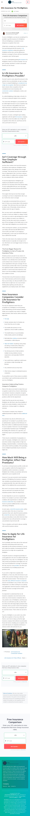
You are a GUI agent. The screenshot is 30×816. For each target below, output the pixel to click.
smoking (14, 338)
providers (16, 565)
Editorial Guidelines (7, 693)
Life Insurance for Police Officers (12, 658)
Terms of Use (24, 28)
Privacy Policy (22, 796)
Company (6, 784)
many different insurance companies (17, 580)
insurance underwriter (7, 501)
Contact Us (13, 786)
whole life (6, 515)
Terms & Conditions (13, 797)
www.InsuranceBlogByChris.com (12, 794)
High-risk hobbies (9, 343)
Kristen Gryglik (15, 32)
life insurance (22, 59)
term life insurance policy (17, 509)
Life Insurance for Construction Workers (16, 652)
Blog (9, 786)
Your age (7, 318)
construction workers (7, 91)
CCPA (20, 797)
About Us (5, 786)
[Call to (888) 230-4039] (27, 2)
